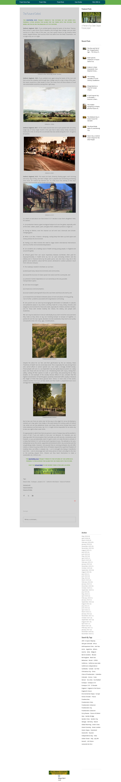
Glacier (96, 722)
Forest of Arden (86, 696)
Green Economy (86, 727)
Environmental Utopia (88, 694)
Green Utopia (86, 730)
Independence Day (87, 736)
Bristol (91, 660)
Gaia (83, 716)
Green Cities (96, 724)
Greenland (94, 730)
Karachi (84, 741)
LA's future (90, 741)
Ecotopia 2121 (92, 683)
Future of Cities (27, 490)
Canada (91, 669)
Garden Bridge (89, 716)
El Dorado (94, 685)
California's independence (89, 666)
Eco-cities (90, 680)
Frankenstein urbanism (88, 710)
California (84, 663)
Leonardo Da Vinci (87, 744)
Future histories (28, 487)
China (93, 671)
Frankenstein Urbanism (89, 705)
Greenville (85, 733)
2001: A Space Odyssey (88, 641)
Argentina (89, 649)
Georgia (84, 722)
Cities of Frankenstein (88, 674)
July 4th (96, 738)
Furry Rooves (85, 713)
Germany (90, 722)
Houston (91, 733)
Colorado (84, 677)
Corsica (90, 677)
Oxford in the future (53, 481)
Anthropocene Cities (88, 646)
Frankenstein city (87, 708)
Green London (96, 727)
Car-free (96, 669)
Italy (92, 738)
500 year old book (87, 643)
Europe (98, 694)
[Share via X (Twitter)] (28, 495)
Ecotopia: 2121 (86, 685)
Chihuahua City (86, 671)
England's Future (87, 691)
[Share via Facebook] (24, 495)
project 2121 (41, 481)
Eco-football (97, 680)
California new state (94, 663)
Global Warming (86, 724)
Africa (95, 643)
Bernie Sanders (86, 655)
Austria (84, 652)
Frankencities (86, 699)
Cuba (95, 677)
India (95, 736)
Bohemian (85, 660)
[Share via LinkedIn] (32, 495)
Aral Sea (97, 646)
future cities (26, 481)
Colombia (98, 674)
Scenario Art (26, 485)
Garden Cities (86, 719)
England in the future (94, 688)
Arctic (83, 649)
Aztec (88, 652)
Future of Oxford (65, 481)
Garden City (94, 719)
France (94, 696)
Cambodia (85, 669)
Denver (84, 680)
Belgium (93, 652)
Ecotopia (34, 481)
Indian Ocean (86, 738)
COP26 (96, 660)
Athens (95, 649)
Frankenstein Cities (87, 702)
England (84, 688)
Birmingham (85, 657)
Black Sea (93, 657)
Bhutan (94, 655)
